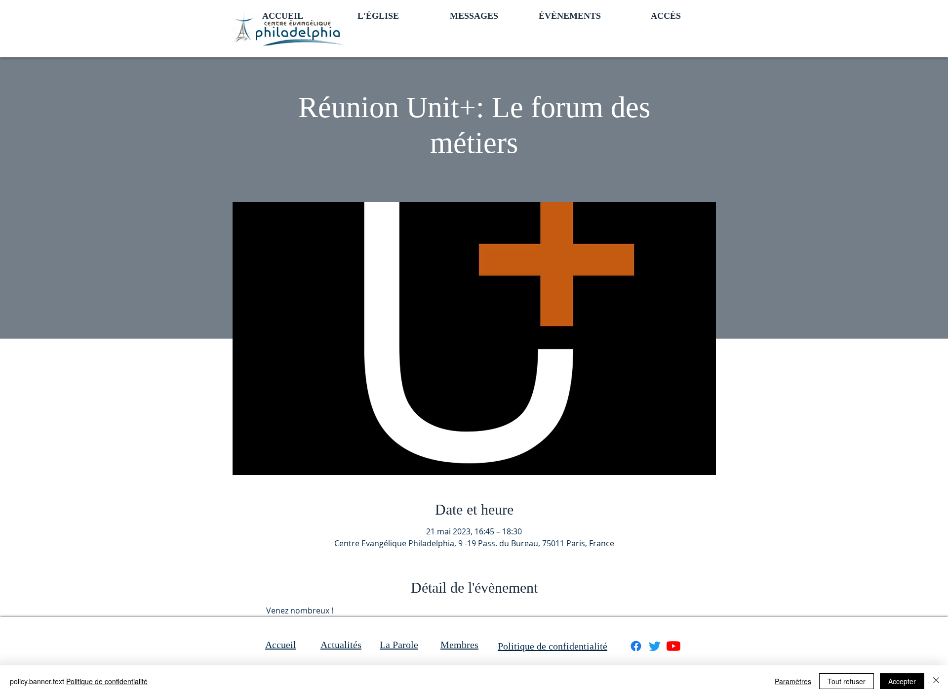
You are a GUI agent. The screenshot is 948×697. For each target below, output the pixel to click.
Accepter (902, 681)
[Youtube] (673, 646)
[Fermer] (936, 681)
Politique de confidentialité (107, 681)
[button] (378, 15)
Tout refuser (847, 681)
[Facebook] (636, 646)
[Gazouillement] (655, 646)
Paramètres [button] (793, 681)
